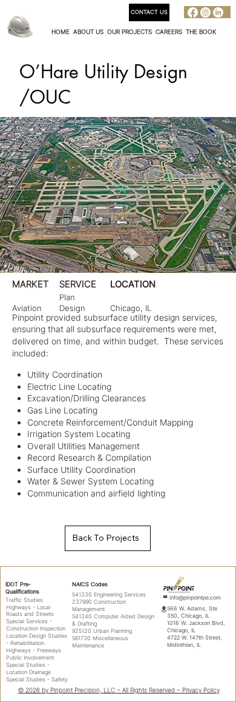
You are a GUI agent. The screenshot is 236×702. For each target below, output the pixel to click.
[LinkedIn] (218, 12)
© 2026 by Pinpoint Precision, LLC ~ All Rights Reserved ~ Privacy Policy (119, 690)
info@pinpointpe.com (195, 598)
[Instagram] (205, 12)
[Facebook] (193, 12)
